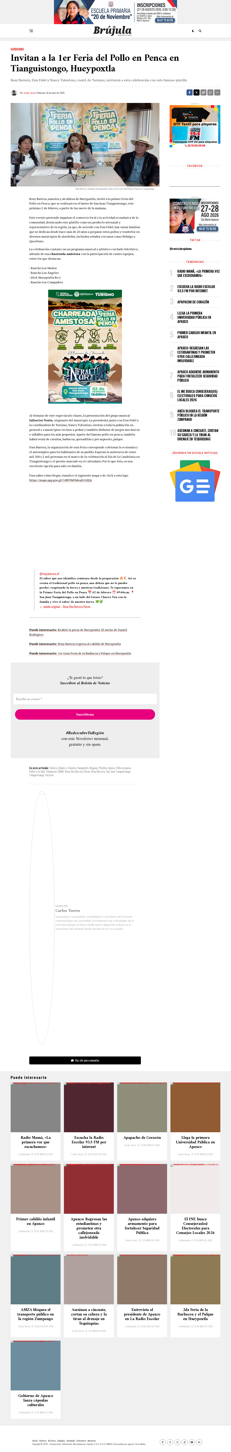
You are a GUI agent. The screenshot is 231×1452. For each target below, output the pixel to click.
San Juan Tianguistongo (118, 771)
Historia (52, 1440)
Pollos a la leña (37, 771)
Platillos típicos (107, 768)
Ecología (61, 1440)
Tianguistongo (36, 775)
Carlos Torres (30, 92)
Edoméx (72, 768)
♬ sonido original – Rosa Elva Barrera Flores (65, 606)
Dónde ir (62, 768)
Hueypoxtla (82, 768)
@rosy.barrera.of (49, 574)
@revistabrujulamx (181, 249)
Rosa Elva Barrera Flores (77, 771)
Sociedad (70, 1440)
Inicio (35, 1440)
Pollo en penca (123, 768)
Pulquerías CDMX (55, 771)
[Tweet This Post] (196, 92)
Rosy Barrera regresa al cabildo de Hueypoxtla (75, 644)
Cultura (53, 768)
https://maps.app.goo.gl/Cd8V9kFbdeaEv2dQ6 (60, 480)
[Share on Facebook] (190, 92)
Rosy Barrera (98, 771)
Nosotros (92, 1440)
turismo (49, 775)
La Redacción (24, 1154)
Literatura (81, 1440)
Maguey (93, 768)
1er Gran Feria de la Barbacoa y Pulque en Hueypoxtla (80, 653)
